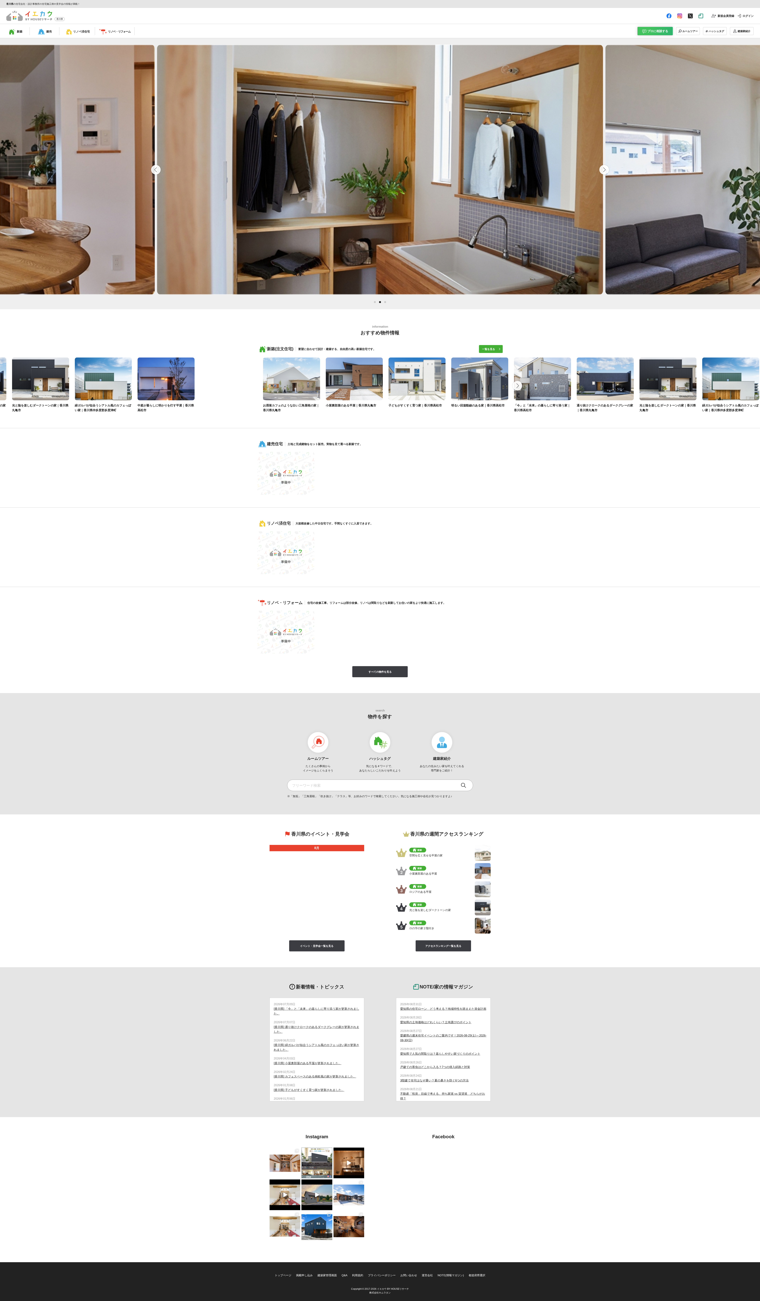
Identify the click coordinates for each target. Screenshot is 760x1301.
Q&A (344, 1275)
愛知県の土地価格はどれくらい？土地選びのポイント (435, 1022)
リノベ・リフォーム (119, 31)
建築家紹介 (744, 31)
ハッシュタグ (716, 31)
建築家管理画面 (327, 1275)
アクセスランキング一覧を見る (443, 945)
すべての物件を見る (380, 671)
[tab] (375, 302)
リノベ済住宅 (81, 31)
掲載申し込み (304, 1275)
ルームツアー (690, 31)
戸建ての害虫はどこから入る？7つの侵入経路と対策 (435, 1067)
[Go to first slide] (604, 169)
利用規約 (357, 1275)
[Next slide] (517, 385)
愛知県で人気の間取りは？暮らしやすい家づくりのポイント (440, 1053)
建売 (49, 31)
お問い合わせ (408, 1275)
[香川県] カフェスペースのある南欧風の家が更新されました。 (315, 1076)
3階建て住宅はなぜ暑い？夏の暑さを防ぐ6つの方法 (434, 1080)
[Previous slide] (155, 169)
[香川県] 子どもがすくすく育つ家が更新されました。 (309, 1090)
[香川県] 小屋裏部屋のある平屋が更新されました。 (307, 1063)
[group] (34, 386)
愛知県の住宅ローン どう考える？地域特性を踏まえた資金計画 (443, 1008)
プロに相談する (657, 31)
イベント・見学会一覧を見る (316, 945)
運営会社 (427, 1275)
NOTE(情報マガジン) (451, 1275)
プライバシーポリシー (382, 1275)
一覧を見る (488, 349)
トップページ (283, 1275)
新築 (19, 31)
